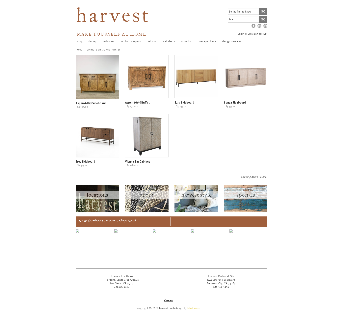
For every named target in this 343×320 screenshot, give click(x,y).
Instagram (259, 26)
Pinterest (265, 26)
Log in (241, 33)
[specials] (245, 211)
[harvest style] (196, 211)
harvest (113, 17)
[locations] (97, 211)
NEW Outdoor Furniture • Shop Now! (107, 221)
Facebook (253, 26)
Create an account (257, 33)
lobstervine (193, 308)
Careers (168, 300)
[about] (147, 211)
